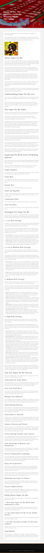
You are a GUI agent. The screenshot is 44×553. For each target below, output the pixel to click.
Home (39, 11)
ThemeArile (33, 550)
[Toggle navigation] (39, 2)
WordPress (21, 550)
